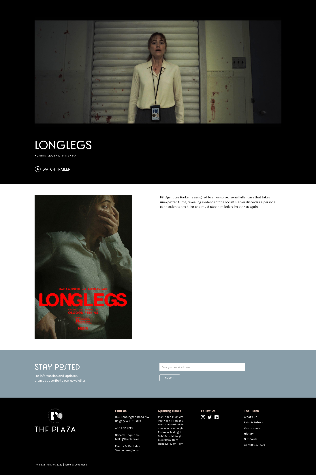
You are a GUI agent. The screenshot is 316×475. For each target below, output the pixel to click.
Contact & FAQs (196, 8)
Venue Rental (155, 8)
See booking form (127, 450)
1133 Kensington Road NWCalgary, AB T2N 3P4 (132, 419)
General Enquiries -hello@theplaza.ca (127, 437)
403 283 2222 (124, 428)
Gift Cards (220, 8)
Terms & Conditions (76, 464)
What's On (250, 417)
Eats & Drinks (127, 8)
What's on (105, 8)
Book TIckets (269, 8)
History (175, 8)
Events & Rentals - (127, 446)
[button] (126, 8)
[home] (55, 9)
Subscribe (242, 8)
